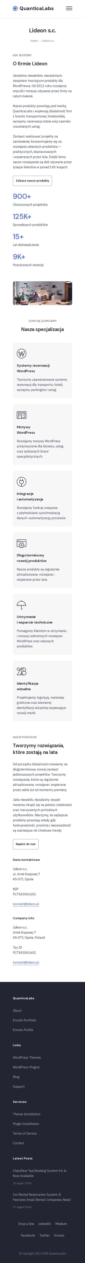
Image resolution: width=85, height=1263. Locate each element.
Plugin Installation (26, 1124)
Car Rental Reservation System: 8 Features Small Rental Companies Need (41, 1197)
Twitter (45, 1235)
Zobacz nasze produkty (32, 180)
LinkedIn (45, 1224)
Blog (16, 1077)
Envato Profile (23, 1030)
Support (19, 1086)
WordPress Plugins (26, 1067)
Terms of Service (25, 1133)
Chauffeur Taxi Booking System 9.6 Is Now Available (40, 1173)
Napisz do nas (26, 844)
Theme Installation (26, 1114)
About (17, 1010)
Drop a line (26, 1224)
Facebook (28, 1235)
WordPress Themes (27, 1057)
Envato (59, 1235)
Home (34, 40)
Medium (61, 1224)
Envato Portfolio (24, 1020)
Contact (18, 1143)
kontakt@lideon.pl (26, 904)
